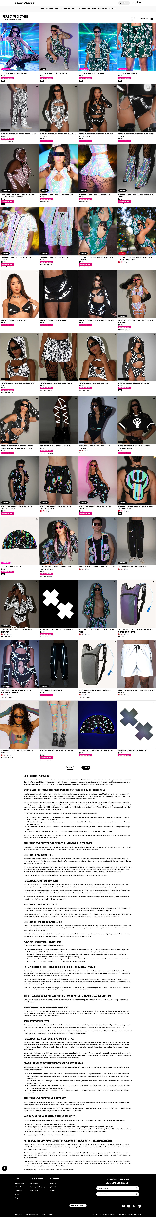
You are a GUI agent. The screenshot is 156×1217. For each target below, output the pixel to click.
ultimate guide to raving (37, 1187)
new (42, 9)
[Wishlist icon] (37, 25)
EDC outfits (43, 952)
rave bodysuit (47, 914)
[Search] (121, 3)
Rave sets (48, 936)
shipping (17, 1198)
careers (52, 1190)
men (56, 9)
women (49, 9)
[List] (152, 19)
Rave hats (75, 1027)
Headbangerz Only (106, 9)
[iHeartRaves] (25, 3)
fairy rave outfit (64, 959)
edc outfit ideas (35, 1190)
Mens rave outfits (59, 1155)
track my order (19, 1183)
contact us (18, 1190)
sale (94, 9)
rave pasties (49, 1155)
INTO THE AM (137, 1214)
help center (18, 1187)
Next (85, 767)
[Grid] (150, 19)
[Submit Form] (137, 1188)
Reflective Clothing (15, 20)
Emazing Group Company (125, 1214)
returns (17, 1194)
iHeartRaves (99, 1214)
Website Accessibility (32, 1214)
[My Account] (133, 3)
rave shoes (37, 1031)
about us (53, 1183)
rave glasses (89, 949)
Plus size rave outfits (63, 1102)
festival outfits (98, 1155)
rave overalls (39, 1155)
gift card (53, 1187)
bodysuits (65, 9)
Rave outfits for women (116, 1153)
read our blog (34, 1183)
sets (74, 9)
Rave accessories (30, 1025)
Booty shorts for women (57, 893)
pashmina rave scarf (31, 1027)
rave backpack (127, 1031)
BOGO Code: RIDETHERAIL (7, 78)
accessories (84, 9)
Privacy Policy (18, 1214)
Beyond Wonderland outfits (106, 954)
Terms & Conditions (47, 1214)
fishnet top (38, 875)
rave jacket (69, 954)
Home (4, 20)
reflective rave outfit (69, 807)
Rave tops (68, 861)
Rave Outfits (86, 1140)
